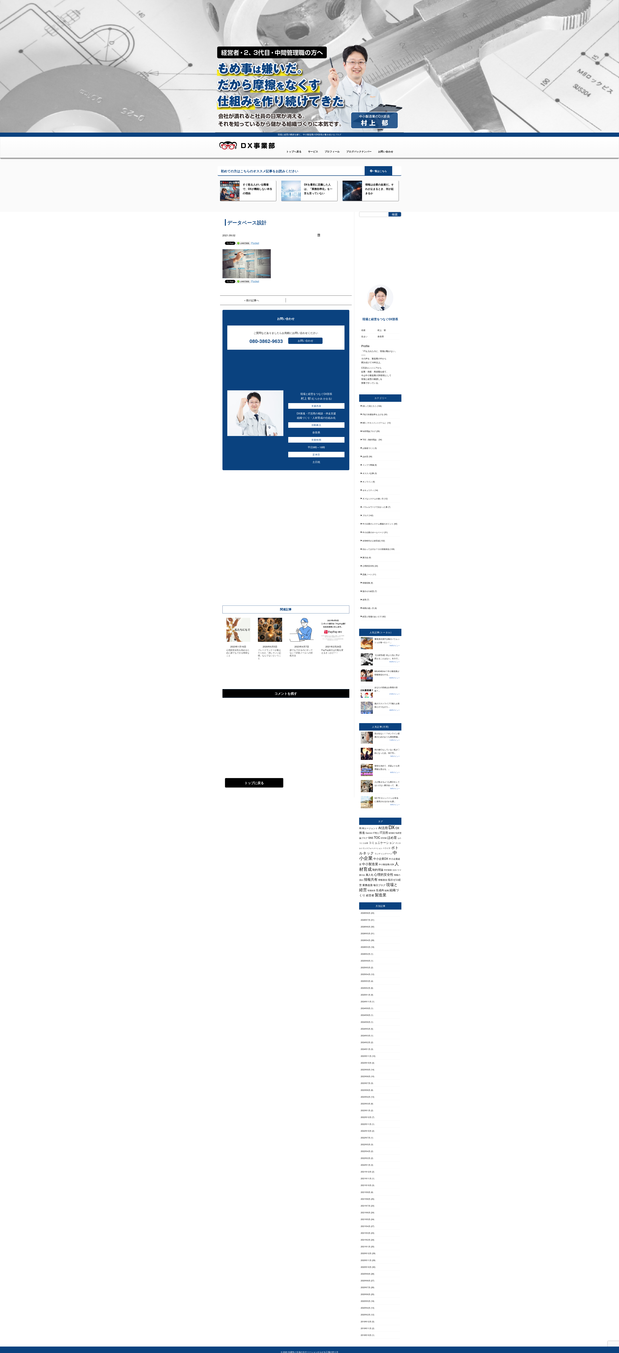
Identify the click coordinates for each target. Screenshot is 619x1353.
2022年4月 (365, 1151)
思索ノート (367, 574)
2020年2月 (365, 1314)
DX (391, 827)
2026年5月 (365, 933)
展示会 (365, 557)
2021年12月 (366, 1171)
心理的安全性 (368, 565)
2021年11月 (366, 1178)
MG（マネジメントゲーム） (374, 422)
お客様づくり (368, 448)
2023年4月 (365, 1096)
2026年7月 (365, 919)
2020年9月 (365, 1273)
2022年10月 (366, 1130)
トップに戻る (254, 782)
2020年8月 (365, 1280)
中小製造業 (370, 864)
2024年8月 (365, 1015)
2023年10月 (366, 1062)
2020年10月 (366, 1267)
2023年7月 (365, 1083)
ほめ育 (365, 456)
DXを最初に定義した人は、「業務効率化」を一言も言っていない (318, 189)
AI (360, 828)
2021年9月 (365, 1192)
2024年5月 (365, 1028)
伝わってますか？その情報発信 (375, 549)
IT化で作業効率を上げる (372, 414)
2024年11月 (366, 1001)
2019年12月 (366, 1321)
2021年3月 (365, 1233)
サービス (313, 151)
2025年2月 (365, 988)
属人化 (369, 875)
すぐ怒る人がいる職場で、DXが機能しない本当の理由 (257, 189)
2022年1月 (365, 1164)
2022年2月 (365, 1158)
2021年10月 (366, 1185)
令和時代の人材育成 (371, 540)
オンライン (367, 481)
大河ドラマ (396, 870)
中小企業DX (380, 859)
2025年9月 (365, 960)
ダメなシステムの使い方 (373, 498)
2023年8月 (365, 1076)
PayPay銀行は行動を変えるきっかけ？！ (332, 651)
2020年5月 (365, 1301)
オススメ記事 (368, 473)
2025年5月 (365, 967)
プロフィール (332, 151)
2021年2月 (365, 1239)
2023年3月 (365, 1103)
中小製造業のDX (386, 864)
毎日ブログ (379, 885)
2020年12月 (366, 1253)
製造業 (380, 894)
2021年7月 (365, 1205)
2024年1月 (365, 1049)
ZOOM (384, 838)
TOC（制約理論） (370, 439)
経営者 (370, 895)
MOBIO (392, 833)
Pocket (255, 243)
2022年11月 (366, 1124)
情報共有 (371, 879)
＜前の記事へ (251, 300)
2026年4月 (365, 940)
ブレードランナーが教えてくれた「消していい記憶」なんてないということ (269, 654)
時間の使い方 (368, 608)
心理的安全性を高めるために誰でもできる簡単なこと (237, 653)
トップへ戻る (294, 151)
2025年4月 (365, 974)
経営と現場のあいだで (372, 616)
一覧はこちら (379, 171)
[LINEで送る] (243, 243)
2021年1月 (365, 1246)
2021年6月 (365, 1212)
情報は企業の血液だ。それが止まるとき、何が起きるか (379, 189)
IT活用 (384, 832)
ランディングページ (383, 853)
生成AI (380, 890)
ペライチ (387, 848)
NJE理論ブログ (369, 431)
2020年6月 (365, 1294)
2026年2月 (365, 953)
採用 (364, 599)
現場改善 (371, 890)
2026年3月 (365, 947)
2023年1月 (365, 1110)
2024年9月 (365, 1008)
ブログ (365, 515)
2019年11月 (366, 1328)
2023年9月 (365, 1069)
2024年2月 (365, 1042)
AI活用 (383, 827)
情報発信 (382, 879)
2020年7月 (365, 1287)
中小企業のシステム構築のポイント (377, 523)
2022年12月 (366, 1117)
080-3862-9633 (266, 340)
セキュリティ (368, 490)
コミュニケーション (382, 842)
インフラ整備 (368, 464)
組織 (387, 890)
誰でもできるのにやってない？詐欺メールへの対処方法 (301, 653)
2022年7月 (365, 1137)
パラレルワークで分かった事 (375, 507)
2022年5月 (365, 1144)
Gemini (369, 833)
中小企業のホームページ (373, 532)
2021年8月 (365, 1199)
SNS (370, 837)
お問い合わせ (385, 151)
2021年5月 (365, 1219)
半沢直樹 (388, 869)
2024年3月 (365, 1035)
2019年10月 (366, 1335)
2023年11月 (366, 1056)
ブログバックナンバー (359, 151)
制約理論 (377, 869)
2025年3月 (365, 981)
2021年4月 (365, 1226)
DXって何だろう (369, 406)
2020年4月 (365, 1307)
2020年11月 (366, 1260)
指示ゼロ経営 (368, 591)
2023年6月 (365, 1090)
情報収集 (366, 582)
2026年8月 (365, 913)
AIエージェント (370, 828)
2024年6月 (365, 1022)
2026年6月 (365, 926)
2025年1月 (365, 994)
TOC (377, 837)
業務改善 (367, 885)
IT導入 (376, 832)
